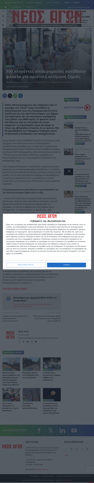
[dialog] (47, 241)
